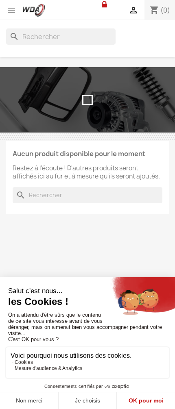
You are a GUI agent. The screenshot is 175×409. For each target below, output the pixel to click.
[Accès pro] (104, 4)
